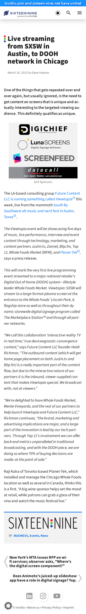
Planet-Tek (68, 252)
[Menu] (79, 12)
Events (34, 536)
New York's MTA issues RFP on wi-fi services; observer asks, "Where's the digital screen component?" (40, 561)
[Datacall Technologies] (43, 172)
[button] (68, 12)
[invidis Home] (18, 13)
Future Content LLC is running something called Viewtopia (42, 196)
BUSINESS (21, 536)
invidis (20, 607)
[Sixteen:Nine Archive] (43, 528)
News (44, 536)
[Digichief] (43, 129)
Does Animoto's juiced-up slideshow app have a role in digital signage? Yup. (43, 578)
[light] (57, 12)
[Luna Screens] (43, 144)
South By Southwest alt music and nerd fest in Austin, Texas (39, 211)
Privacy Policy (51, 607)
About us (33, 607)
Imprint (68, 607)
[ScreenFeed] (43, 158)
